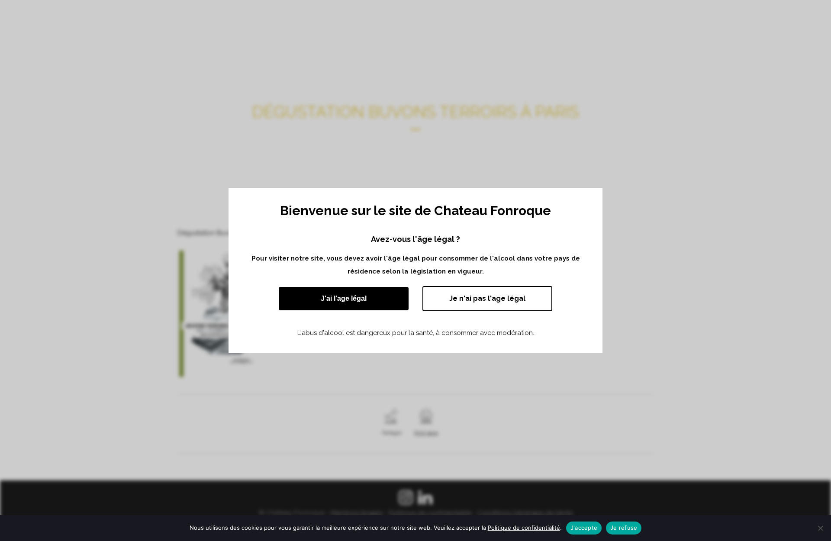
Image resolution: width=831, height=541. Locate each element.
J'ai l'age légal (344, 298)
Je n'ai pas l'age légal (487, 298)
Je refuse (623, 527)
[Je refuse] (820, 528)
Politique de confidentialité (524, 527)
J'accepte (583, 527)
